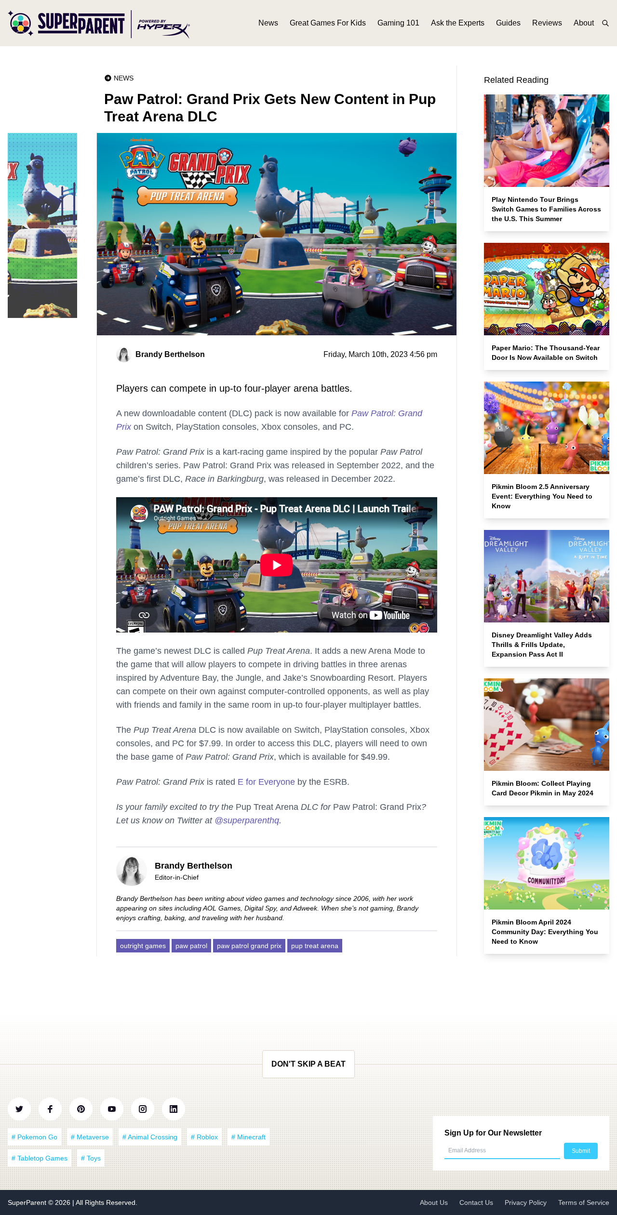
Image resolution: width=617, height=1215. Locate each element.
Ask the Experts (457, 23)
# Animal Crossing (149, 1137)
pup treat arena (314, 946)
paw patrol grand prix (249, 946)
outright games (143, 946)
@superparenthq (247, 820)
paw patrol (191, 946)
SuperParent (28, 1202)
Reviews (547, 23)
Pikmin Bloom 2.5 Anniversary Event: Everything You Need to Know (542, 496)
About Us (434, 1202)
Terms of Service (583, 1202)
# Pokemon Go (34, 1137)
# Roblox (204, 1137)
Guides (508, 23)
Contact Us (476, 1202)
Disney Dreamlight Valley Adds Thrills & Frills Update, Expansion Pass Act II (542, 644)
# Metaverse (90, 1137)
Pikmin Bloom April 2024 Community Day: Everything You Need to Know (545, 931)
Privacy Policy (526, 1202)
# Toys (91, 1158)
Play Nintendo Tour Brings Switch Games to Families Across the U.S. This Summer (546, 209)
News (268, 23)
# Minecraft (248, 1137)
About (584, 23)
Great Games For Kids (328, 23)
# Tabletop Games (39, 1158)
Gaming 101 (398, 23)
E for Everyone (266, 782)
